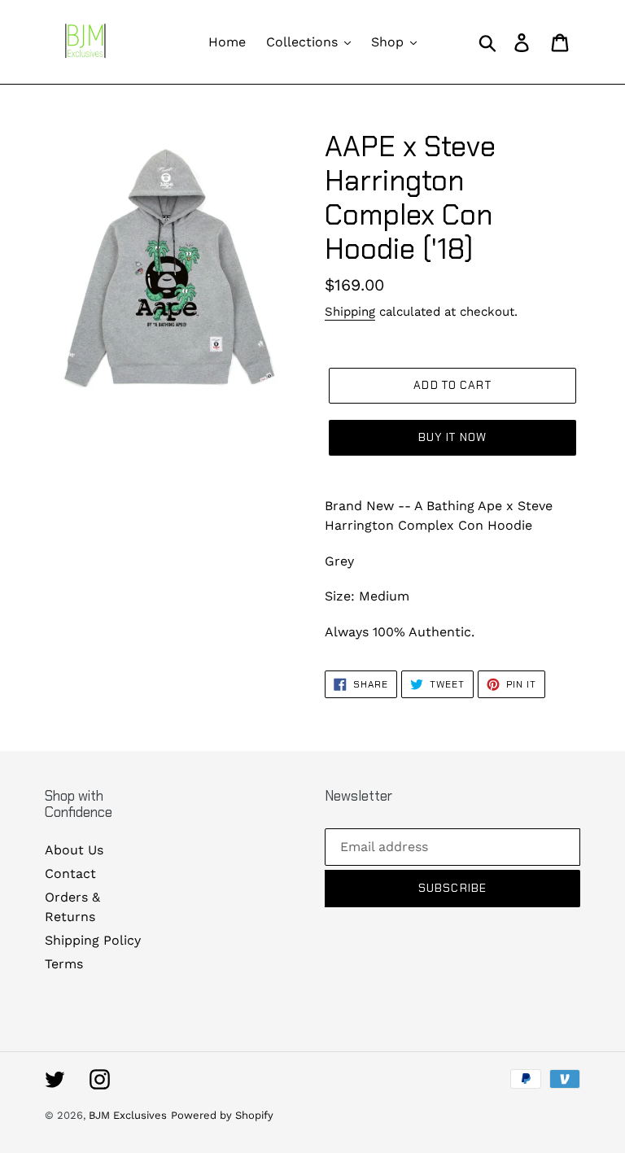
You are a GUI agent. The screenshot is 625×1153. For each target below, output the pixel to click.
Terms (64, 964)
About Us (74, 850)
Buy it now (452, 437)
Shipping (350, 311)
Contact (70, 873)
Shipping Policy (93, 940)
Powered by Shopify (222, 1115)
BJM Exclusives (128, 1115)
